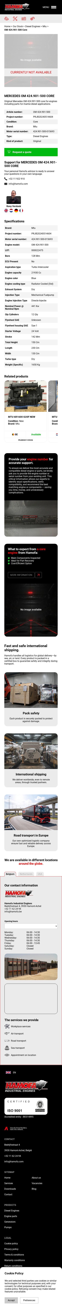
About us (36, 1177)
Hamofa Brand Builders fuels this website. (18, 1128)
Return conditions (13, 1266)
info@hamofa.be (13, 911)
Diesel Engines (11, 1210)
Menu (46, 7)
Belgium (10, 874)
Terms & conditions (14, 1254)
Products (10, 1205)
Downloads (10, 1189)
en (14, 1072)
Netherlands (26, 874)
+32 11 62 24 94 (12, 908)
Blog (34, 1189)
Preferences (29, 1300)
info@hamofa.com (18, 183)
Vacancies (37, 1183)
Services (8, 1183)
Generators (9, 1221)
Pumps (8, 1227)
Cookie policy (11, 1243)
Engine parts (10, 1216)
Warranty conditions (14, 1260)
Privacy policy (11, 1249)
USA (40, 874)
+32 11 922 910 (17, 178)
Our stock (18, 26)
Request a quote (22, 152)
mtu (45, 26)
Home (7, 26)
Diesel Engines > (33, 26)
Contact (8, 1194)
